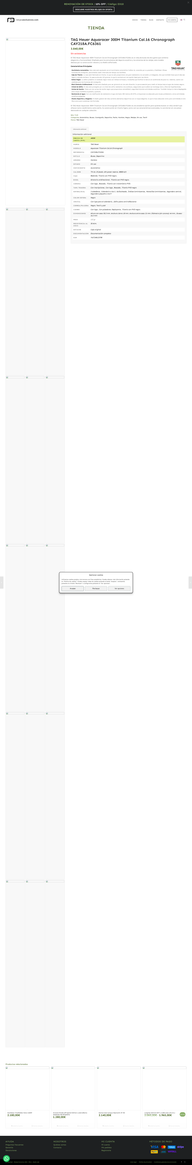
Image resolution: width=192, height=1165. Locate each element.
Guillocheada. (121, 192)
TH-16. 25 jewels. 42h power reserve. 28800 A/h (108, 172)
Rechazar (96, 589)
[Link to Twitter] (184, 1162)
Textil (145, 117)
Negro (127, 117)
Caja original (96, 230)
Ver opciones (119, 589)
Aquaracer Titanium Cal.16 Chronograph (106, 148)
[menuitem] (135, 20)
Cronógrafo (99, 117)
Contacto (57, 1147)
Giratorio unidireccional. (100, 180)
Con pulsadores (105, 210)
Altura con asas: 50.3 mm (100, 213)
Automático (84, 117)
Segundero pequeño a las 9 (101, 194)
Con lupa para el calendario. (102, 202)
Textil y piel (100, 206)
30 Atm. (94, 224)
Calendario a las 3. (108, 192)
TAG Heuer (80, 120)
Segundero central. (174, 192)
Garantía (9, 1147)
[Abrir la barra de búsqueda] (184, 20)
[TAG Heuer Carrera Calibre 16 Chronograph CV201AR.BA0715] (190, 582)
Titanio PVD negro (129, 188)
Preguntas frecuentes (14, 1145)
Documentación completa (101, 234)
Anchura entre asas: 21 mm (139, 213)
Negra (93, 206)
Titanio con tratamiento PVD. (119, 184)
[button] (188, 2)
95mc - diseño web (34, 1162)
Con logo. (94, 184)
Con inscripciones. (98, 188)
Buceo (92, 117)
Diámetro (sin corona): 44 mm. (163, 213)
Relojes (133, 117)
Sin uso (139, 117)
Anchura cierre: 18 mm (119, 213)
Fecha (115, 117)
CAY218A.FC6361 (97, 152)
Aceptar (73, 589)
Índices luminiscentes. (136, 192)
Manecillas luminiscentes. (156, 192)
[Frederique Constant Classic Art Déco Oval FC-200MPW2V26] (1, 582)
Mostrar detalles (38, 1126)
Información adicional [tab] (79, 129)
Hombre (121, 117)
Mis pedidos (106, 1147)
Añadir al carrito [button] (18, 1126)
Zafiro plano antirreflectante (124, 202)
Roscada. (102, 184)
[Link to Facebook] (181, 1162)
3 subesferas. (95, 192)
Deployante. (116, 210)
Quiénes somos (59, 1145)
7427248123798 (96, 238)
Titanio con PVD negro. (107, 176)
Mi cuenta (105, 1145)
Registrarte (106, 1150)
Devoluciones (11, 1150)
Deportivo (108, 117)
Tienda (96, 27)
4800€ (93, 138)
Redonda (94, 176)
